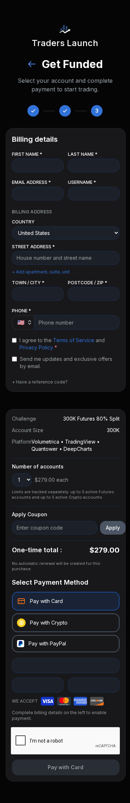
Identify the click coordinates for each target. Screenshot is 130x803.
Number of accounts (38, 466)
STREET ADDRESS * (33, 246)
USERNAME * (82, 182)
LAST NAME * (83, 154)
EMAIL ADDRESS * (31, 182)
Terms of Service (73, 340)
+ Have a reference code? (40, 382)
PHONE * (21, 310)
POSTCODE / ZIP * (87, 282)
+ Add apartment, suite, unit (41, 272)
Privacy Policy (36, 347)
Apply (113, 528)
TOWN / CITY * (28, 282)
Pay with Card (65, 767)
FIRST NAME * (27, 154)
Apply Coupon (29, 514)
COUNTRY (23, 221)
